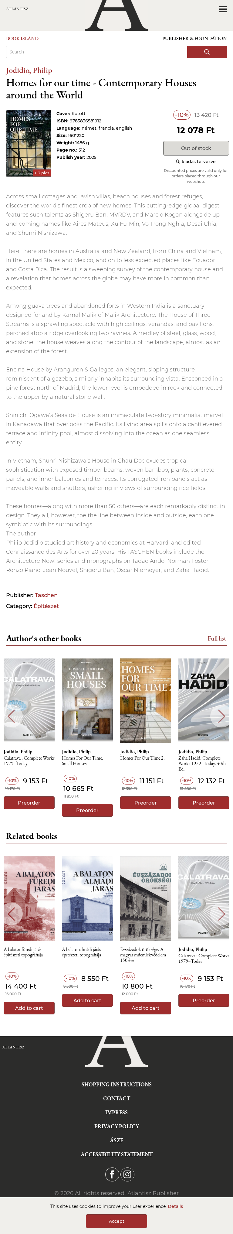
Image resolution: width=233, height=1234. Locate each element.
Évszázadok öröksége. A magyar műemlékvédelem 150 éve (143, 955)
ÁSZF (116, 1140)
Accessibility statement (117, 1154)
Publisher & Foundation (194, 38)
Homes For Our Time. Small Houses (82, 761)
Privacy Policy (116, 1126)
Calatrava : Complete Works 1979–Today (29, 761)
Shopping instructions (117, 1084)
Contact (116, 1098)
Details (175, 1206)
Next (221, 716)
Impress (116, 1112)
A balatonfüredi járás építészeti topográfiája (23, 952)
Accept (116, 1221)
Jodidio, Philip (29, 70)
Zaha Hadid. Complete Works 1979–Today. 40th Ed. (202, 763)
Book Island (22, 38)
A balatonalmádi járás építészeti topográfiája (81, 952)
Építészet (46, 606)
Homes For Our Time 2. (142, 758)
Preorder (29, 803)
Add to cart (29, 1008)
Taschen (46, 595)
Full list (217, 638)
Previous (11, 716)
